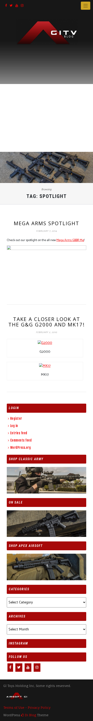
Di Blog (30, 715)
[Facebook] (6, 5)
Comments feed (21, 440)
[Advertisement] (46, 94)
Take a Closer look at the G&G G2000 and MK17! (46, 322)
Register (16, 418)
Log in (14, 426)
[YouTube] (16, 5)
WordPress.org (20, 447)
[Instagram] (22, 5)
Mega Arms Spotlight (46, 223)
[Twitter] (11, 5)
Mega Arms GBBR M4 (70, 240)
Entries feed (18, 433)
